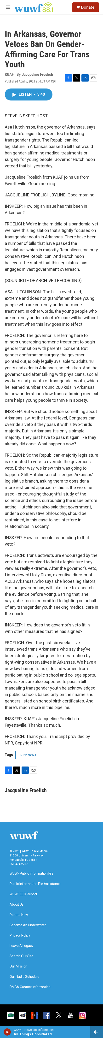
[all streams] (96, 1032)
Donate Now (19, 915)
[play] (7, 1032)
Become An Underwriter (28, 925)
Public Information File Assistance (35, 884)
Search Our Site (21, 956)
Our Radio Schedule (24, 977)
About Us (16, 904)
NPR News (28, 755)
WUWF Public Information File (31, 873)
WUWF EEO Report (23, 894)
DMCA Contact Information (30, 987)
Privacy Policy (20, 935)
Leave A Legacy (21, 946)
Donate (87, 7)
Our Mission (18, 966)
